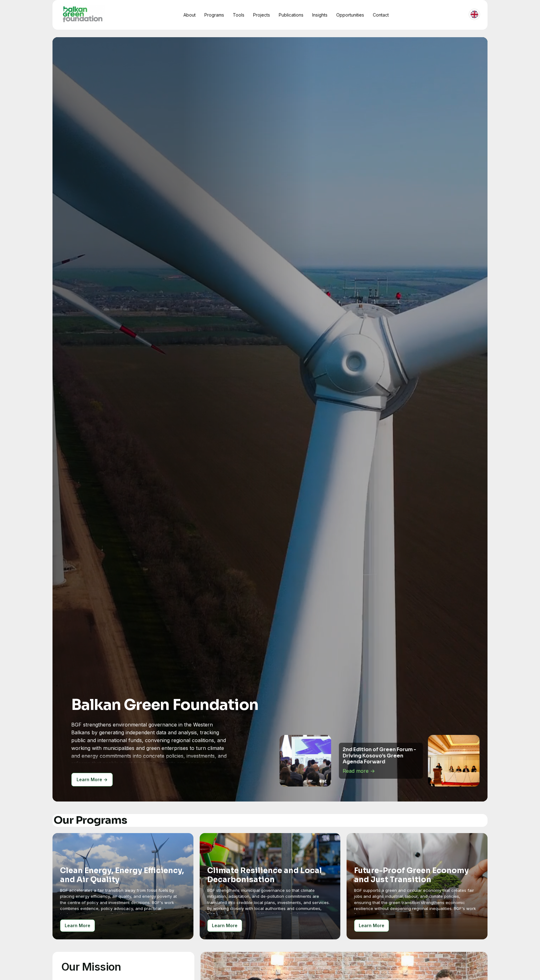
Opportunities (350, 15)
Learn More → (92, 779)
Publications (291, 15)
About (189, 15)
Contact (381, 15)
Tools (238, 15)
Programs (214, 15)
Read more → (358, 771)
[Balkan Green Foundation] (82, 14)
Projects (261, 15)
